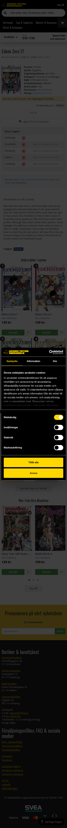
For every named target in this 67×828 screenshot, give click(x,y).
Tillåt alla (33, 462)
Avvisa (33, 473)
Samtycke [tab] (12, 361)
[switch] (58, 427)
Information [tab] (33, 361)
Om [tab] (55, 361)
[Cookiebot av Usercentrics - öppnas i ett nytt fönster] (49, 352)
